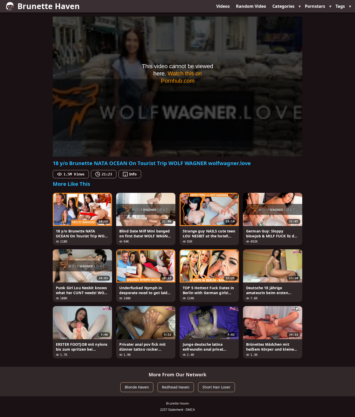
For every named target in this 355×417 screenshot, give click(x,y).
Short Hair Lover (216, 387)
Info (132, 174)
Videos (223, 6)
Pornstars (315, 6)
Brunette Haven (48, 6)
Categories (283, 6)
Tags (340, 6)
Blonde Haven (137, 387)
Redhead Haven (175, 387)
